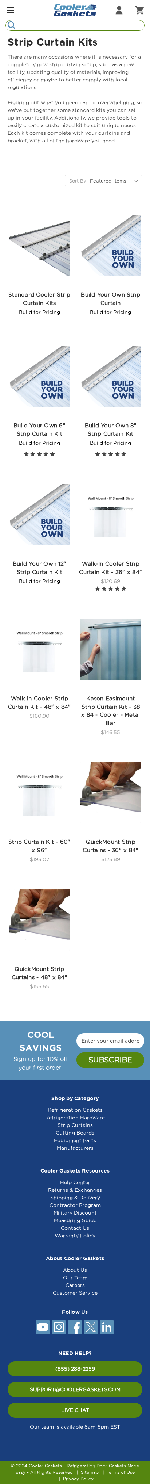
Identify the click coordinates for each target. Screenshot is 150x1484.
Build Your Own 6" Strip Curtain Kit (39, 429)
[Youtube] (43, 1327)
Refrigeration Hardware (75, 1117)
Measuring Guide (75, 1220)
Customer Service (75, 1293)
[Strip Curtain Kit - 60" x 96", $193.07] (39, 793)
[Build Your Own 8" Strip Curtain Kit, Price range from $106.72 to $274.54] (111, 376)
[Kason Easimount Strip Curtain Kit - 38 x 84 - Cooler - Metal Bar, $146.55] (111, 649)
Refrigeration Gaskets (75, 1110)
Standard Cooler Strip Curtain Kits (39, 299)
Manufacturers (75, 1148)
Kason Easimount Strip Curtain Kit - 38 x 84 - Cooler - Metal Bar (110, 710)
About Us (75, 1270)
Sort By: (78, 180)
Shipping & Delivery (75, 1197)
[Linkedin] (107, 1327)
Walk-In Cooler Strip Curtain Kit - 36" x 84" (110, 568)
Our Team (75, 1277)
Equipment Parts (75, 1140)
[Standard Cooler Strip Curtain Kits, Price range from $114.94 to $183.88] (39, 245)
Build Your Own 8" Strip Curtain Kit (111, 429)
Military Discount (75, 1213)
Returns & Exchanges (75, 1190)
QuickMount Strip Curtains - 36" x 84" (110, 846)
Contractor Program (75, 1205)
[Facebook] (75, 1327)
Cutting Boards (75, 1133)
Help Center (75, 1182)
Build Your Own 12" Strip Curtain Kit (40, 568)
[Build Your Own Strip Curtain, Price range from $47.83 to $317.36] (111, 245)
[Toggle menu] (10, 10)
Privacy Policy (78, 1478)
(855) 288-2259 (75, 1369)
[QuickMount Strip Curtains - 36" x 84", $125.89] (111, 793)
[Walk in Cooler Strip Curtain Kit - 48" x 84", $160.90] (39, 649)
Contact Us (75, 1228)
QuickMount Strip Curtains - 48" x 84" (39, 973)
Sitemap (90, 1472)
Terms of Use (121, 1472)
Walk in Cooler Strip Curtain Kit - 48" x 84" (39, 702)
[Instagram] (59, 1327)
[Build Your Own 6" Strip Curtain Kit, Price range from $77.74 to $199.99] (39, 376)
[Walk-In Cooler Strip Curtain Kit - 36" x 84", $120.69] (111, 514)
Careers (75, 1285)
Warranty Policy (75, 1235)
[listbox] (115, 180)
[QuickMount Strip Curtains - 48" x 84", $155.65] (39, 920)
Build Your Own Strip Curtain (110, 299)
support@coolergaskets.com (75, 1389)
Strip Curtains (75, 1125)
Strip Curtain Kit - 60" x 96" (39, 846)
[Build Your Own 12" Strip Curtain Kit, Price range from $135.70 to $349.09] (39, 514)
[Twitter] (91, 1327)
